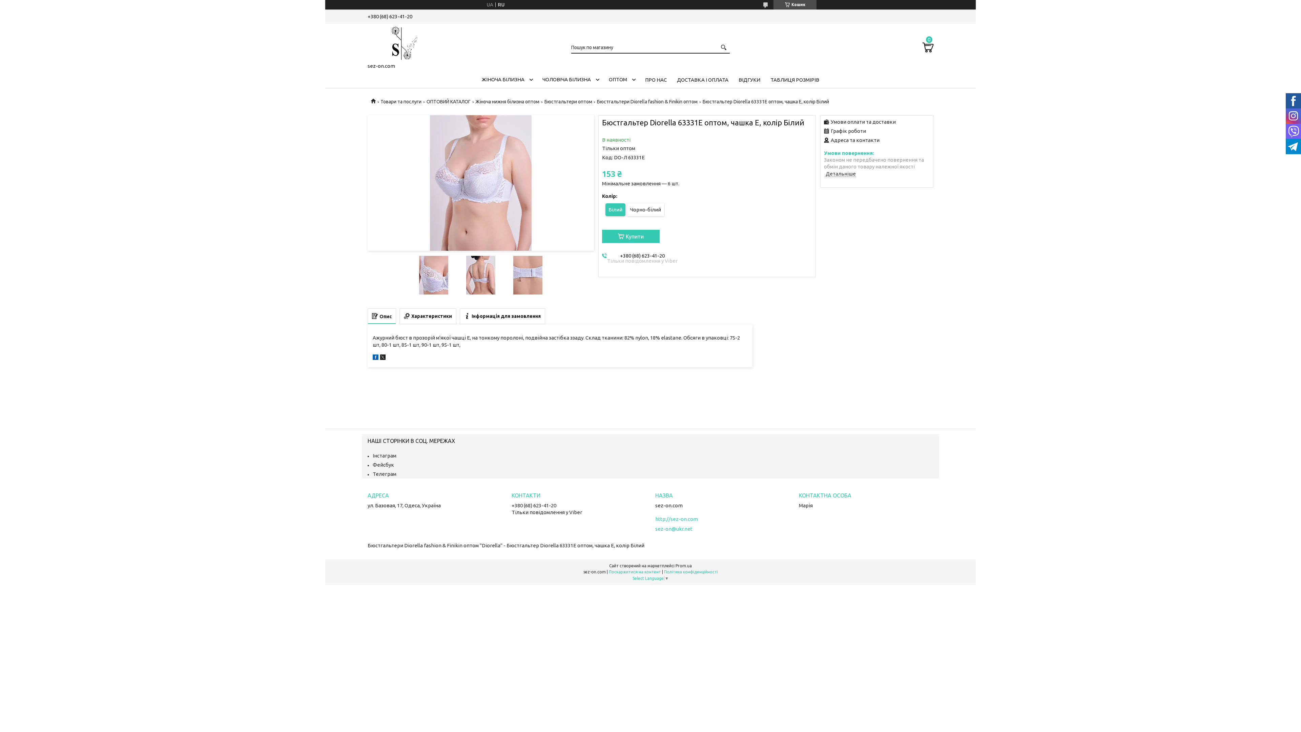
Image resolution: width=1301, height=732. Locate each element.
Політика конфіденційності (691, 572)
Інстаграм (384, 456)
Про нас (656, 80)
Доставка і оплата (702, 80)
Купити (635, 236)
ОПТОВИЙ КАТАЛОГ (449, 101)
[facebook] (375, 358)
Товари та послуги (400, 101)
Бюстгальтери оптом (568, 101)
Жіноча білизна (503, 79)
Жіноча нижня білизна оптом (507, 101)
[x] (383, 358)
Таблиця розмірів (794, 80)
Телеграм (384, 474)
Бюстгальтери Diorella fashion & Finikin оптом (647, 101)
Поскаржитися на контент (635, 572)
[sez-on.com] (401, 42)
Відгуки (749, 80)
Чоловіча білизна (566, 79)
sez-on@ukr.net (674, 529)
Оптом (618, 79)
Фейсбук (383, 465)
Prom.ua (684, 566)
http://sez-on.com (676, 519)
